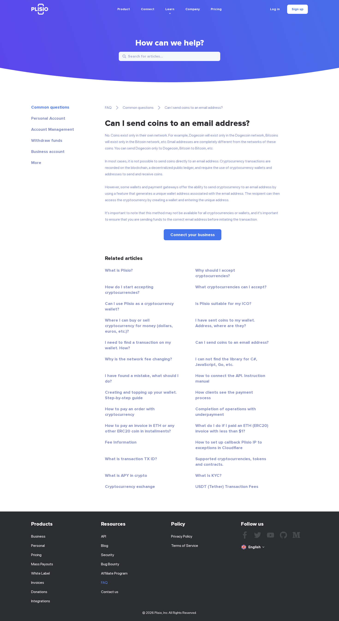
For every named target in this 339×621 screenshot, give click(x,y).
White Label (40, 573)
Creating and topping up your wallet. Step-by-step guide (141, 395)
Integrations (40, 601)
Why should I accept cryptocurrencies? (215, 273)
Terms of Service (184, 545)
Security (107, 555)
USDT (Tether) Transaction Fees (226, 486)
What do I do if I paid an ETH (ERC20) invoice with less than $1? (231, 428)
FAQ (108, 107)
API (103, 536)
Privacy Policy (181, 536)
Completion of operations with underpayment (225, 411)
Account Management (52, 129)
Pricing (216, 9)
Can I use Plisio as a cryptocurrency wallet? (139, 306)
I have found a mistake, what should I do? (141, 378)
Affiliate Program (114, 573)
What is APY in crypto (126, 475)
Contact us (109, 592)
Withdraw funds (46, 140)
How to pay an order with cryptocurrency (130, 411)
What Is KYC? (208, 475)
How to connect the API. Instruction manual (230, 378)
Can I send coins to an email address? (232, 342)
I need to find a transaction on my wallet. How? (138, 345)
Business (38, 536)
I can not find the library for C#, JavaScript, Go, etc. (226, 361)
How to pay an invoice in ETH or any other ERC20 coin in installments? (139, 428)
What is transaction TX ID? (131, 458)
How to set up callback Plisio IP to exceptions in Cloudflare (228, 445)
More (36, 162)
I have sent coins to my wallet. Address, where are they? (225, 323)
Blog (104, 545)
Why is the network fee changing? (138, 359)
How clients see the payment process (224, 395)
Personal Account (48, 118)
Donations (39, 592)
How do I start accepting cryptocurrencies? (129, 289)
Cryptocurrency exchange (130, 486)
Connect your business (192, 234)
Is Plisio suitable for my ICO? (223, 303)
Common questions (50, 107)
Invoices (37, 582)
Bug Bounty (110, 564)
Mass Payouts (42, 564)
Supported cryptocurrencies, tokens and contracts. (230, 461)
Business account (48, 151)
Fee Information (121, 442)
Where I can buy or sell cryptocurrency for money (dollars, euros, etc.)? (139, 326)
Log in (275, 9)
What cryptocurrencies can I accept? (231, 286)
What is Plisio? (119, 270)
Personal (38, 545)
